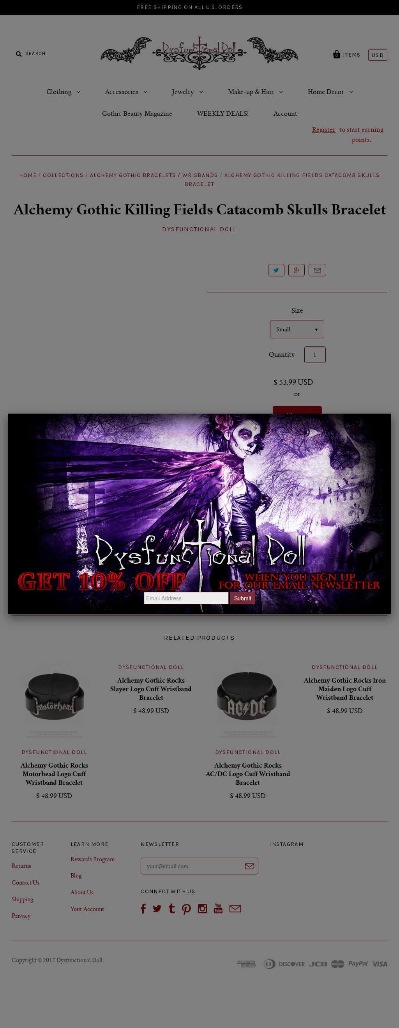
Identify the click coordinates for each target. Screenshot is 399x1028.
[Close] (391, 414)
